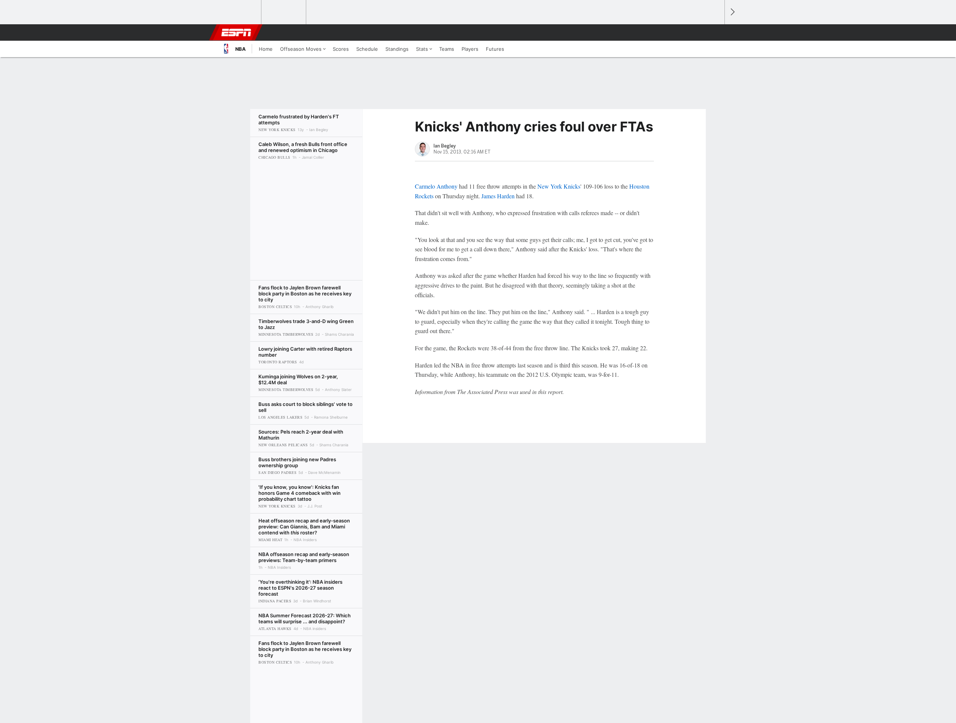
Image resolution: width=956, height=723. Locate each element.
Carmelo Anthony (436, 186)
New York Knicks (558, 186)
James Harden (498, 196)
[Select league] (239, 12)
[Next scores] (731, 12)
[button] (715, 32)
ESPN (236, 32)
